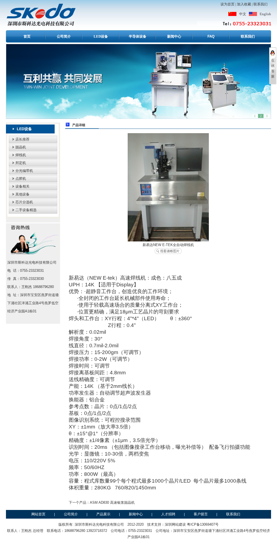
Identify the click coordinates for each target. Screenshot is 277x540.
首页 (27, 36)
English (265, 14)
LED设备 (101, 36)
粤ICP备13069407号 (203, 524)
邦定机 (20, 163)
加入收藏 (244, 4)
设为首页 (227, 4)
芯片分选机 (24, 202)
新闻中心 (174, 36)
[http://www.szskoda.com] (138, 81)
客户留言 (201, 514)
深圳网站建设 (175, 524)
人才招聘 (168, 514)
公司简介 (64, 36)
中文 (242, 14)
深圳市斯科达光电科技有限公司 (99, 524)
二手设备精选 (26, 210)
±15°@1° (87, 433)
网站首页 (38, 514)
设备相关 (22, 186)
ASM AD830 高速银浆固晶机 (112, 502)
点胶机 (20, 178)
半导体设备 (137, 36)
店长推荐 (22, 139)
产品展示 (103, 514)
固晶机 (20, 147)
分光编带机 (24, 171)
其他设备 (22, 194)
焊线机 (20, 155)
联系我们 (260, 4)
